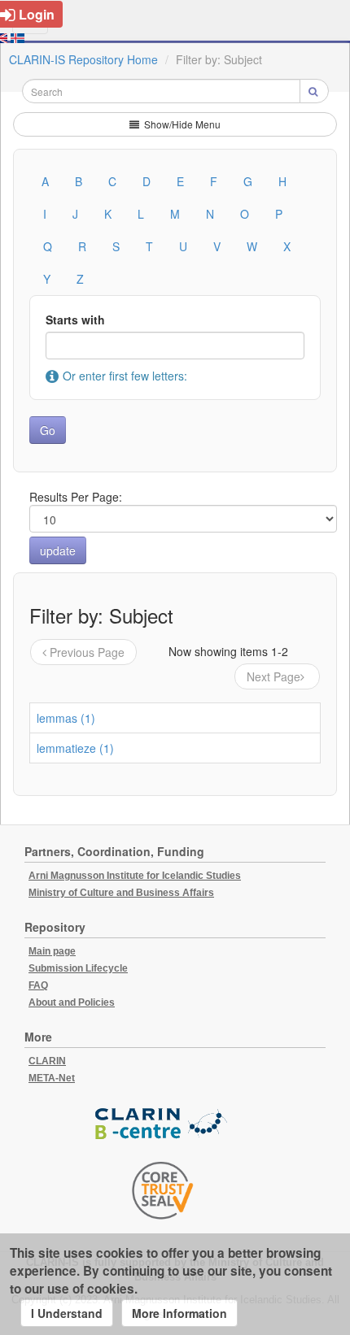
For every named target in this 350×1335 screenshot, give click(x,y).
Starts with (75, 319)
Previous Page (87, 652)
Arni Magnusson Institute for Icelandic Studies (134, 875)
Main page (52, 951)
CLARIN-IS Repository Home (83, 59)
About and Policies (71, 1002)
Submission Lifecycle (78, 968)
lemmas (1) (66, 718)
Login (37, 14)
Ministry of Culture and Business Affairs (121, 892)
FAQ (38, 985)
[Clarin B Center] (162, 1124)
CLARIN (47, 1061)
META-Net (51, 1078)
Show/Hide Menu (181, 124)
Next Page (273, 676)
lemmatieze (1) (75, 748)
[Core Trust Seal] (162, 1190)
